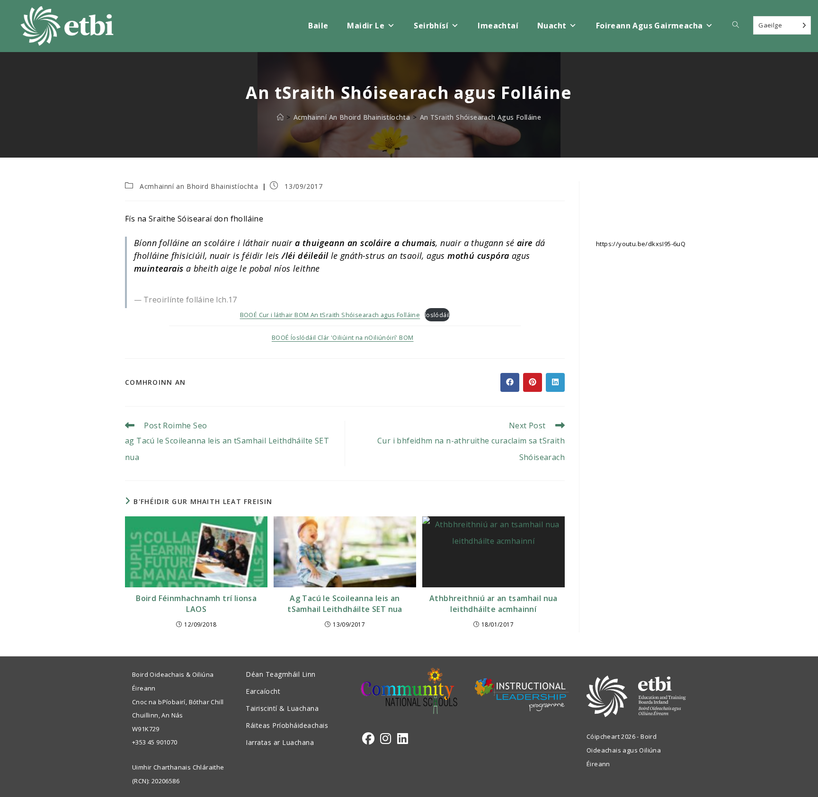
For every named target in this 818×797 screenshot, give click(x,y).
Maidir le (365, 25)
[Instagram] (385, 738)
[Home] (280, 117)
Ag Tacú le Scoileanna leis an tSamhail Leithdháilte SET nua (344, 603)
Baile (318, 25)
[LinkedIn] (402, 738)
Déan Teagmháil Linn (281, 674)
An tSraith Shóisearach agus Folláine (480, 117)
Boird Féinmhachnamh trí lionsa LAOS (196, 603)
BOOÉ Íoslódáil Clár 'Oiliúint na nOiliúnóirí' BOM (343, 337)
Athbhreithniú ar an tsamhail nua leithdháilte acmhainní (493, 603)
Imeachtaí (498, 25)
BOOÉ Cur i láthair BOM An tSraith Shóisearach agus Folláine (330, 314)
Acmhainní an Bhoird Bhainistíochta (199, 186)
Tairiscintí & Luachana (282, 708)
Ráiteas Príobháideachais (287, 725)
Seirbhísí (431, 25)
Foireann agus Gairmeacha (649, 25)
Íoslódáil (437, 314)
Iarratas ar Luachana (280, 742)
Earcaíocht (263, 691)
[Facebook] (368, 738)
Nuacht (551, 25)
